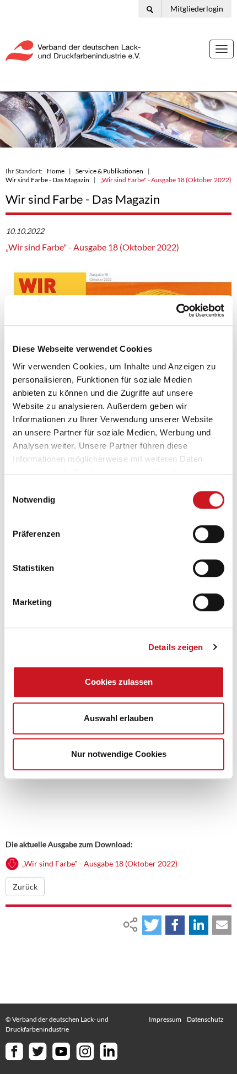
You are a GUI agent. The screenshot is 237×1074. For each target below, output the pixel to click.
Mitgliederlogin (196, 8)
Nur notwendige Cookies (118, 754)
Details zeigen (175, 647)
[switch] (208, 534)
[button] (151, 925)
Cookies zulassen (119, 681)
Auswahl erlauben (118, 718)
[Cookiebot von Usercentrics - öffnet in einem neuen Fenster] (176, 310)
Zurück (25, 886)
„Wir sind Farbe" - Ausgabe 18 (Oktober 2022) (99, 863)
